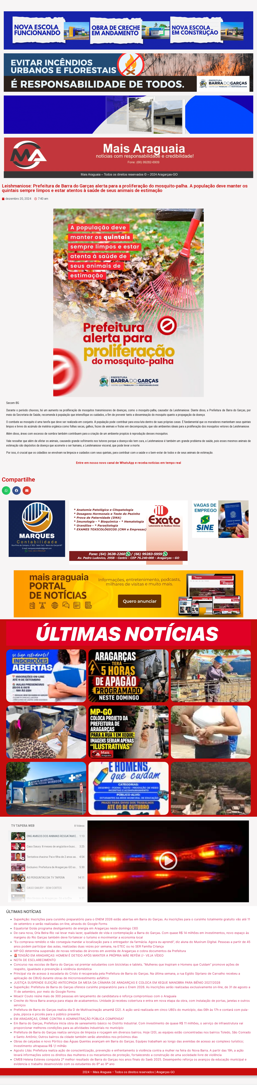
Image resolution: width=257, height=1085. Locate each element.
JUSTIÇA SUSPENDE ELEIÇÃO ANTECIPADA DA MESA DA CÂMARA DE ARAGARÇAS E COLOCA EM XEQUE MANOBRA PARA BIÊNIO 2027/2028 (117, 982)
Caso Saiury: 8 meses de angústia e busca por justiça (58, 846)
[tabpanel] (168, 861)
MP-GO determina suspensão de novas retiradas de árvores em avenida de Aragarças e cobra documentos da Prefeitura (100, 951)
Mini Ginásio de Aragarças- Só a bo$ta (49, 898)
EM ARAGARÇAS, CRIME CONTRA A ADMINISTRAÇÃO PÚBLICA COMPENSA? (69, 1019)
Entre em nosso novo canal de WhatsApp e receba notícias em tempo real (128, 463)
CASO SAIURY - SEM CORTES (44, 887)
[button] (6, 490)
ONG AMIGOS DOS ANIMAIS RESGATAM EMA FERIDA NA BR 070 (65, 836)
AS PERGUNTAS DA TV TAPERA (46, 877)
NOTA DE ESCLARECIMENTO (35, 960)
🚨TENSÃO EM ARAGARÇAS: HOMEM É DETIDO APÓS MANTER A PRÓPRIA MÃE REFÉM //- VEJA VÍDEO (88, 955)
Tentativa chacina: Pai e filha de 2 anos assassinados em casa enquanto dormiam (75, 856)
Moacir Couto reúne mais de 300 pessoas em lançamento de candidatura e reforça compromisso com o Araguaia (95, 996)
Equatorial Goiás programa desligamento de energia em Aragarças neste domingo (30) (76, 928)
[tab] (47, 836)
